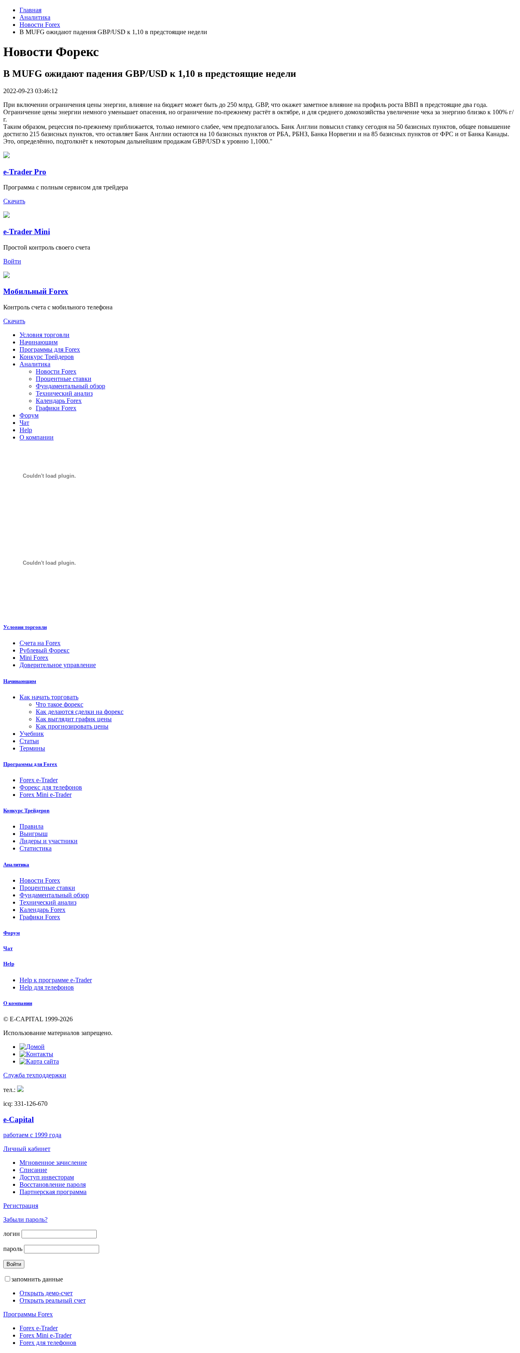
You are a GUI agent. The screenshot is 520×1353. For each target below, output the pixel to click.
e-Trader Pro (24, 171)
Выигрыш (34, 833)
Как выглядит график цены (74, 719)
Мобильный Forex (35, 291)
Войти (12, 261)
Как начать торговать (49, 697)
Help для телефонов (47, 987)
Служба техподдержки (34, 1075)
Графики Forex (56, 408)
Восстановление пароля (53, 1184)
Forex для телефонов (48, 1342)
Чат (24, 422)
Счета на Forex (40, 643)
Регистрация (20, 1205)
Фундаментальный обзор (70, 386)
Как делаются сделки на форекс (80, 711)
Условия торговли (44, 334)
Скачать (14, 201)
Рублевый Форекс (44, 650)
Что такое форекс (59, 704)
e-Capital (18, 1119)
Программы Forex (28, 1314)
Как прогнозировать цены (72, 726)
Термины (32, 748)
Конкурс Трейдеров (47, 356)
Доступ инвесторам (47, 1177)
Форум (29, 415)
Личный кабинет (26, 1148)
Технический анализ (64, 393)
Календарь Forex (59, 400)
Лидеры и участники (49, 840)
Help (26, 429)
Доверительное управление (58, 664)
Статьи (29, 740)
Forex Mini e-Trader (46, 794)
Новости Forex (40, 24)
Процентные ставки (63, 378)
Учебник (32, 733)
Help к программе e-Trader (56, 980)
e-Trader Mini (26, 231)
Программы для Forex (50, 349)
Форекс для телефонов (51, 787)
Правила (31, 826)
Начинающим (39, 342)
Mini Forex (34, 657)
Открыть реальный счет (53, 1300)
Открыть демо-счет (46, 1293)
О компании (37, 437)
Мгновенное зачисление (53, 1162)
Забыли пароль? (25, 1219)
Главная (30, 10)
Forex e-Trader (39, 780)
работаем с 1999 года (32, 1134)
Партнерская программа (53, 1191)
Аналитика (35, 17)
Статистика (36, 848)
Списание (33, 1169)
